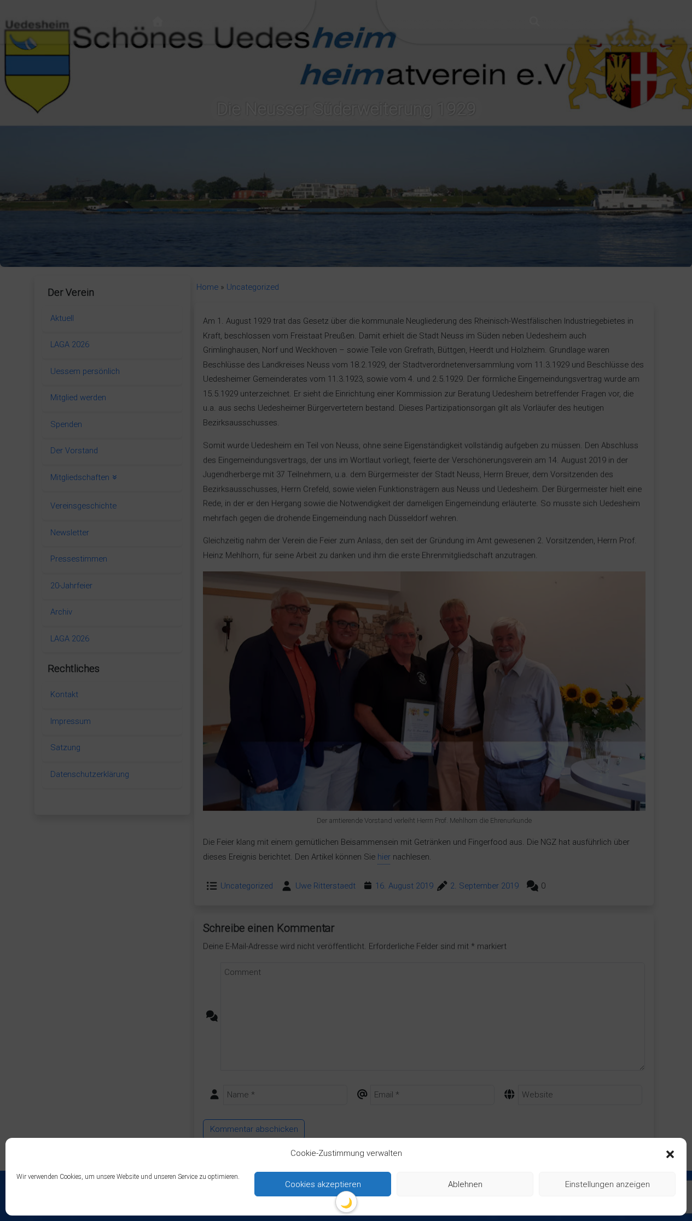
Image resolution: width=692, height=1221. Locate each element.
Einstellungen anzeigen (607, 1184)
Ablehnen (465, 1184)
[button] (670, 1153)
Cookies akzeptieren (323, 1184)
